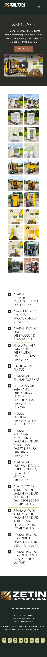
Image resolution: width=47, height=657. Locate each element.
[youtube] (21, 640)
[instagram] (15, 640)
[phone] (43, 640)
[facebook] (4, 640)
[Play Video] (23, 65)
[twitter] (10, 640)
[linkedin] (26, 640)
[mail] (37, 640)
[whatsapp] (32, 640)
